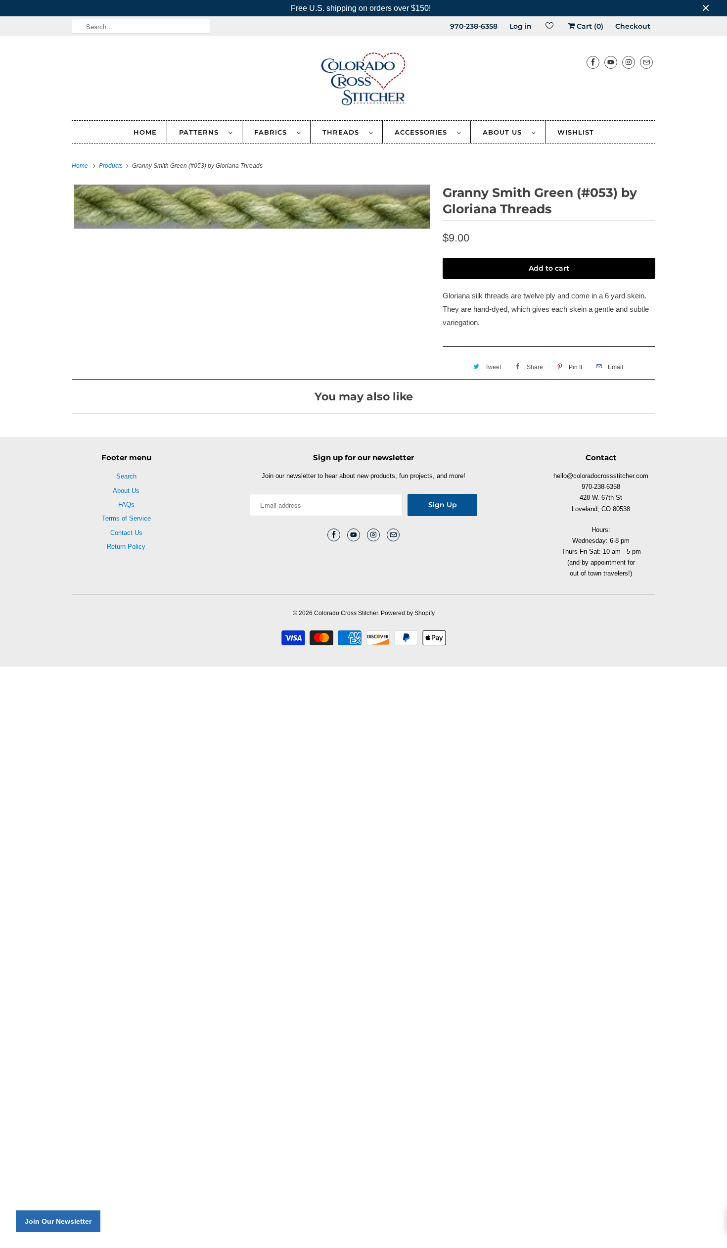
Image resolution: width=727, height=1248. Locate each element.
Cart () (589, 26)
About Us (505, 132)
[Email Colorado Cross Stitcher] (646, 62)
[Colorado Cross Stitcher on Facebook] (593, 62)
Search (126, 476)
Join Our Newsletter (58, 1221)
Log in (520, 26)
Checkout (632, 26)
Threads (343, 132)
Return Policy (126, 546)
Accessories (423, 132)
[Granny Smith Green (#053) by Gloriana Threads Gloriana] (252, 207)
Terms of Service (126, 518)
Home (145, 132)
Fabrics (273, 132)
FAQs (126, 504)
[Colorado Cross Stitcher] (363, 80)
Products (111, 165)
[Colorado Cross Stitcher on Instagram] (628, 62)
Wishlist (575, 132)
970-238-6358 (474, 26)
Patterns (201, 132)
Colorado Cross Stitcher (346, 613)
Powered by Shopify (408, 613)
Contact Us (126, 532)
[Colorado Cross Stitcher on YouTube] (610, 62)
